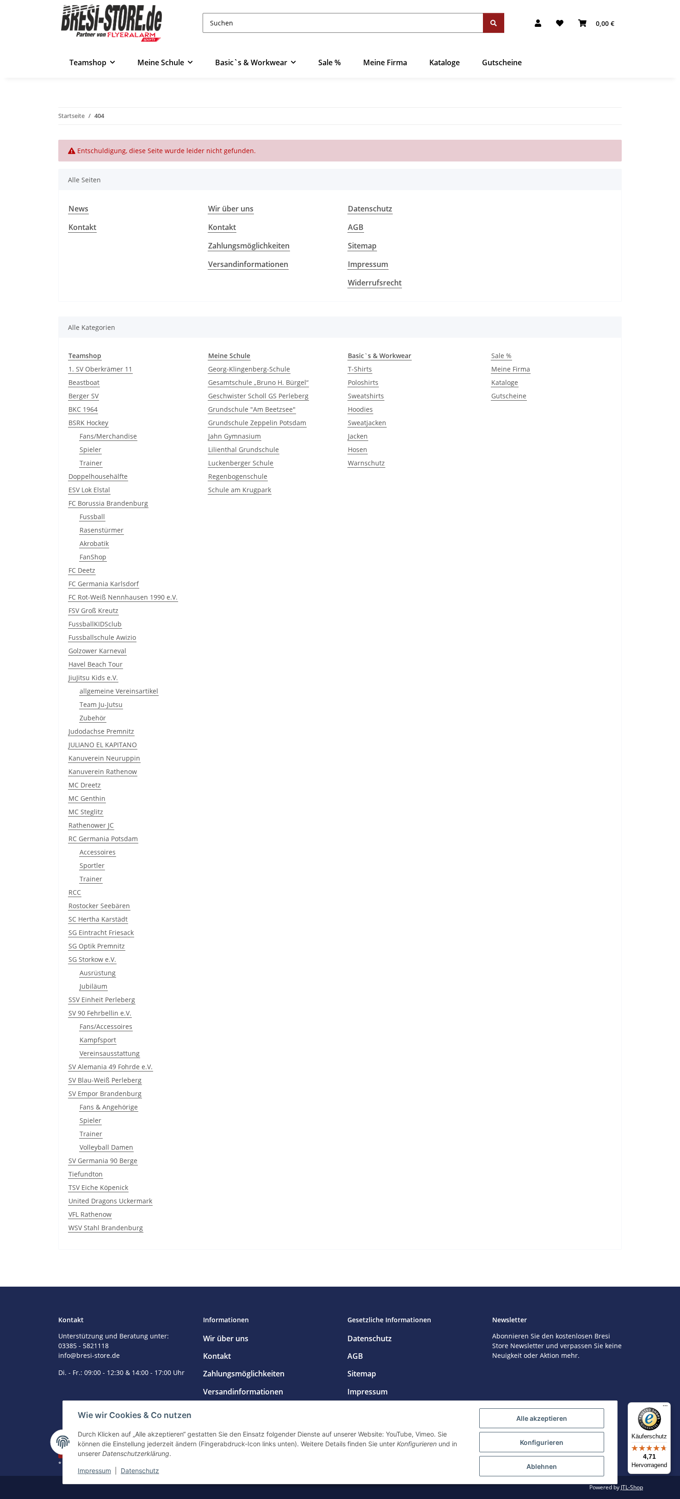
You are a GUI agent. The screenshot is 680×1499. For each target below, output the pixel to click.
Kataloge (504, 382)
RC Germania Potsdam (103, 838)
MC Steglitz (85, 811)
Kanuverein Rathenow (102, 771)
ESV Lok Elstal (89, 489)
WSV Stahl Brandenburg (105, 1227)
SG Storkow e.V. (92, 959)
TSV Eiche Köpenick (98, 1187)
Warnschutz (366, 462)
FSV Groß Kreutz (93, 610)
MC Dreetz (84, 784)
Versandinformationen (248, 264)
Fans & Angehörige (109, 1107)
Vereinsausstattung (110, 1053)
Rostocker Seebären (99, 905)
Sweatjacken (367, 422)
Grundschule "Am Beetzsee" (252, 409)
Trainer (91, 462)
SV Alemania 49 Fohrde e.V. (110, 1066)
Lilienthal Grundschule (243, 449)
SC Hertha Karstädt (98, 919)
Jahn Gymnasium (234, 436)
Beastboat (83, 382)
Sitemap (362, 246)
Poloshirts (363, 382)
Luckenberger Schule (240, 462)
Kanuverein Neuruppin (104, 758)
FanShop (93, 556)
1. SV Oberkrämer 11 (100, 369)
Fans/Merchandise (108, 436)
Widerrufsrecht (375, 283)
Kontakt (82, 227)
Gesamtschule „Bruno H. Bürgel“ (258, 382)
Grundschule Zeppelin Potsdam (257, 422)
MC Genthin (86, 798)
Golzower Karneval (97, 650)
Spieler (90, 449)
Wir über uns (230, 209)
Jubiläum (93, 986)
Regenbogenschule (237, 476)
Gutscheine (508, 395)
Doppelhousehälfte (98, 476)
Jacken (358, 436)
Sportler (92, 865)
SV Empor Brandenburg (105, 1093)
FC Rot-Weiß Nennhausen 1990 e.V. (123, 597)
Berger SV (83, 395)
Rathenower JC (91, 825)
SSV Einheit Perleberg (101, 999)
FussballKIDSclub (95, 623)
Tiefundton (85, 1174)
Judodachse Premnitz (101, 731)
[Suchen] (493, 23)
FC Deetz (81, 570)
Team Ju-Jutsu (101, 704)
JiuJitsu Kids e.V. (93, 677)
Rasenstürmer (102, 530)
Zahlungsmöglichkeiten (249, 246)
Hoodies (360, 409)
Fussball (92, 516)
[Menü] (665, 1407)
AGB (356, 227)
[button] (538, 23)
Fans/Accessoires (106, 1026)
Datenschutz (140, 1470)
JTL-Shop (632, 1487)
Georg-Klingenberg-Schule (249, 369)
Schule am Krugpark (239, 489)
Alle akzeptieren (541, 1418)
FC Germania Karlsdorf (103, 583)
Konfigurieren (541, 1442)
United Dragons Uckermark (110, 1200)
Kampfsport (98, 1039)
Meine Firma (510, 369)
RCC (74, 892)
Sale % (501, 355)
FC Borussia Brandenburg (108, 503)
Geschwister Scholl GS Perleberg (258, 395)
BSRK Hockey (88, 422)
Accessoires (98, 852)
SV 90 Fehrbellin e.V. (99, 1013)
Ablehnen (541, 1466)
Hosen (357, 449)
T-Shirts (360, 369)
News (78, 209)
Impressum (94, 1470)
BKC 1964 (83, 409)
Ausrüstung (98, 972)
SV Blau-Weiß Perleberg (105, 1080)
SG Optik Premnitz (96, 946)
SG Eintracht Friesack (101, 932)
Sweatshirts (366, 395)
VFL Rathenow (89, 1214)
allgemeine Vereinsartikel (119, 691)
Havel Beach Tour (95, 664)
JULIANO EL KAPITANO (102, 744)
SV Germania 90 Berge (102, 1160)
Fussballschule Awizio (102, 637)
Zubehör (93, 717)
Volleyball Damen (106, 1147)
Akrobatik (94, 543)
